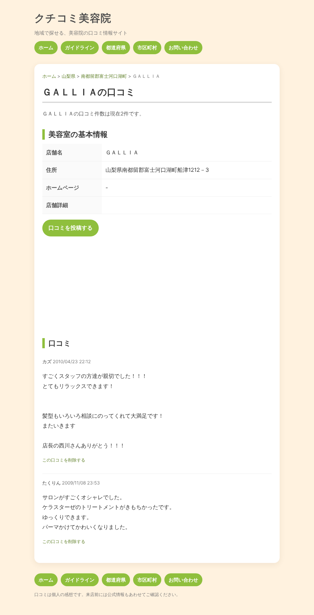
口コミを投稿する (70, 227)
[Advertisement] (157, 285)
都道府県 (116, 47)
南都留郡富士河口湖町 (104, 76)
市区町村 (147, 47)
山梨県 (68, 76)
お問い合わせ (183, 47)
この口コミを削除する (63, 459)
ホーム (46, 47)
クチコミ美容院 (73, 18)
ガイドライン (79, 47)
